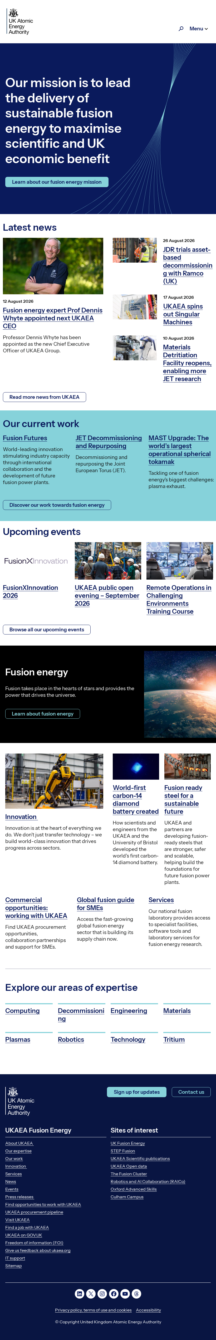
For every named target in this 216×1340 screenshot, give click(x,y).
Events (11, 1189)
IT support (15, 1258)
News (10, 1181)
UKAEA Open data (129, 1166)
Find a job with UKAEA (27, 1227)
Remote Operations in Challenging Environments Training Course (179, 599)
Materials (177, 1011)
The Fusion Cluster (129, 1173)
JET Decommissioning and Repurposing (109, 442)
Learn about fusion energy (42, 714)
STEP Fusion (123, 1150)
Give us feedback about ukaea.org (38, 1250)
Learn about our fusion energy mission (57, 182)
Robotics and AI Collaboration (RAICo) (148, 1181)
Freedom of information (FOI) (34, 1242)
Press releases (19, 1196)
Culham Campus (127, 1196)
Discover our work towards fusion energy (57, 505)
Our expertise (18, 1150)
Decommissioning (81, 1014)
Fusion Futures (25, 438)
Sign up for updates (137, 1092)
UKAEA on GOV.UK (23, 1235)
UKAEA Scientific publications (140, 1158)
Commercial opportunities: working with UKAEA (36, 908)
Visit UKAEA (17, 1219)
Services (161, 900)
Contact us (191, 1092)
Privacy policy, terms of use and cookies (93, 1310)
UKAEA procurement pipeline (34, 1212)
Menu (196, 29)
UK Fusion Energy (128, 1143)
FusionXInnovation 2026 (30, 591)
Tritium (174, 1039)
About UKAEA (19, 1143)
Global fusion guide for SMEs (105, 904)
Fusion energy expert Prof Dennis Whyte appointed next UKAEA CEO (52, 318)
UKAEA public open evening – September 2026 (107, 595)
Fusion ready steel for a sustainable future (183, 799)
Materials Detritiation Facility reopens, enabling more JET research (187, 363)
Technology (128, 1039)
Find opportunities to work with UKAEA (43, 1204)
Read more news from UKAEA (44, 397)
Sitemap (13, 1265)
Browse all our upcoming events (46, 630)
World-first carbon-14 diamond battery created (136, 799)
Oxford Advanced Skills (134, 1189)
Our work (14, 1158)
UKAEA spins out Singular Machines (183, 314)
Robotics (71, 1039)
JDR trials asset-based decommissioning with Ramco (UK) (188, 265)
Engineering (129, 1011)
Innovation (21, 817)
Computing (22, 1011)
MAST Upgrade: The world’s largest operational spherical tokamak (180, 450)
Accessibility (148, 1310)
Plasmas (17, 1039)
